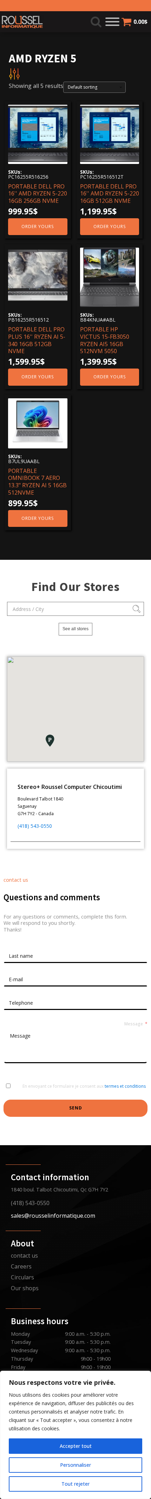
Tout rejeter (75, 1483)
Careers (21, 1266)
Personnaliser (75, 1465)
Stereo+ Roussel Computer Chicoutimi (70, 787)
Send (75, 1108)
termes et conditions (125, 1086)
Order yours (37, 226)
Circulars (22, 1277)
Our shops (25, 1288)
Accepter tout (76, 1446)
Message (133, 1024)
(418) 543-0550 (35, 826)
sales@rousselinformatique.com (53, 1215)
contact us (24, 1255)
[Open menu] (112, 22)
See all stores (75, 628)
